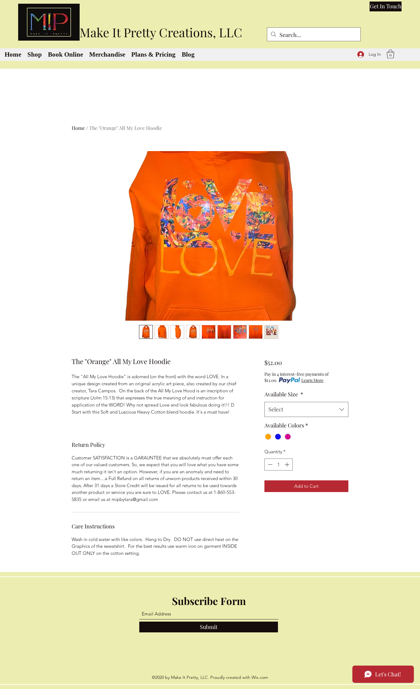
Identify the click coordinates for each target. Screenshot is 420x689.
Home (78, 128)
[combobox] (306, 409)
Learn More (312, 380)
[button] (390, 54)
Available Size (283, 394)
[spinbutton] (278, 464)
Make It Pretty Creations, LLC (161, 32)
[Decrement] (269, 464)
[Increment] (287, 464)
